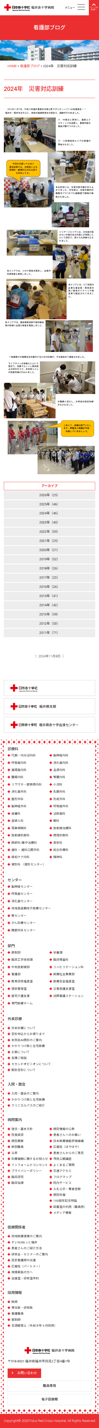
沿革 (14, 1153)
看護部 (16, 974)
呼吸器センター (22, 894)
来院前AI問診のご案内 (26, 1040)
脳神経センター (22, 886)
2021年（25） (49, 541)
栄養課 (57, 952)
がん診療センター (23, 923)
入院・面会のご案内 (25, 1093)
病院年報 (59, 1195)
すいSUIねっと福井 (24, 1242)
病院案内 (15, 1120)
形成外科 (59, 799)
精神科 (57, 857)
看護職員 (17, 1313)
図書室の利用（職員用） (70, 1207)
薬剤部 (16, 952)
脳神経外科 (19, 806)
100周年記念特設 (65, 1201)
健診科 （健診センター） (28, 864)
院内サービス (62, 1183)
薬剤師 (16, 1320)
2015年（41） (49, 596)
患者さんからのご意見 (68, 1153)
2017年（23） (49, 577)
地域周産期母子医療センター (31, 908)
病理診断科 (61, 835)
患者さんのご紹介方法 (26, 1248)
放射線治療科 (62, 828)
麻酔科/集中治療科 (24, 842)
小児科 (57, 784)
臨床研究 (17, 1177)
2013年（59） (49, 614)
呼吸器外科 (61, 806)
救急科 (57, 842)
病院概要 (17, 1141)
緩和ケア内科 (20, 857)
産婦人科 (17, 821)
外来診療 (15, 1019)
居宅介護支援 (20, 996)
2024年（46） (49, 513)
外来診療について (23, 1028)
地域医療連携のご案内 (26, 1236)
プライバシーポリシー (26, 1171)
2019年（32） (49, 559)
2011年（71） (49, 633)
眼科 (56, 821)
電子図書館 (49, 1399)
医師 (14, 1302)
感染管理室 (19, 989)
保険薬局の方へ (22, 1272)
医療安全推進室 (64, 981)
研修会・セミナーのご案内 (29, 1254)
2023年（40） (49, 522)
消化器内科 (61, 763)
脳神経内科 (61, 755)
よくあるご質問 (64, 1165)
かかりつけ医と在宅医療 (28, 1046)
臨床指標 (17, 1183)
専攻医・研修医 (22, 1308)
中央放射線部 (20, 967)
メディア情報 (62, 1213)
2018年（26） (49, 568)
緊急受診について (23, 1070)
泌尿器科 (59, 813)
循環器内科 (19, 770)
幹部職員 (17, 1147)
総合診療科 (61, 850)
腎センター (19, 916)
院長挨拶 (17, 1135)
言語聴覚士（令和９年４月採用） (34, 1325)
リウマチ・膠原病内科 (26, 784)
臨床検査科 (61, 959)
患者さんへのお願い (67, 1135)
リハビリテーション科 (68, 967)
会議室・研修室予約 (25, 1278)
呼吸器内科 (19, 763)
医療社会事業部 (64, 974)
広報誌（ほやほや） (67, 1147)
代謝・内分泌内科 (23, 755)
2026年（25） (49, 495)
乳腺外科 (59, 791)
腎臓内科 (59, 777)
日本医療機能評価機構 (68, 1141)
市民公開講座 (62, 1159)
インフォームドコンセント (29, 1165)
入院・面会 (16, 1084)
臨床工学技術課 (22, 959)
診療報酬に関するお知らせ (29, 1159)
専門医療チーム (22, 1003)
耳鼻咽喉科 (19, 828)
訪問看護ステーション (68, 996)
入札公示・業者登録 (67, 1189)
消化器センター (22, 901)
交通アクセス (62, 1171)
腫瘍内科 (17, 777)
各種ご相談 (19, 1058)
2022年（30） (49, 531)
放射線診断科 (20, 835)
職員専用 (49, 1386)
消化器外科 (19, 791)
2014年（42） (49, 605)
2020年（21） (49, 550)
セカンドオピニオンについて (31, 1064)
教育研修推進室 (22, 981)
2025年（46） (49, 504)
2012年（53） (49, 623)
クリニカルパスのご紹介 (28, 1105)
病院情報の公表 (64, 1129)
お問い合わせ (27, 1373)
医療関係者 (16, 1227)
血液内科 (59, 770)
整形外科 (17, 799)
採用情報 (15, 1293)
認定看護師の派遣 (23, 1260)
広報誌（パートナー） (26, 1266)
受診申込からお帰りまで (28, 1034)
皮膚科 (16, 813)
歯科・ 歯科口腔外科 (25, 850)
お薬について (20, 1052)
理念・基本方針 (22, 1129)
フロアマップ (62, 1177)
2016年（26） (49, 587)
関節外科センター (23, 930)
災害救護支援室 (64, 989)
